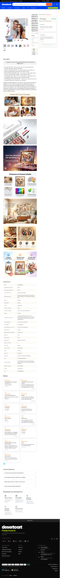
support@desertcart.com (46, 554)
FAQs (56, 570)
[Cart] (57, 4)
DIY (27, 7)
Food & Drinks (17, 7)
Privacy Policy (54, 566)
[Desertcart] (6, 4)
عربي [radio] (39, 1)
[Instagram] (52, 539)
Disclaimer (55, 568)
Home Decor (10, 7)
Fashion (23, 7)
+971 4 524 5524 (44, 559)
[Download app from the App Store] (15, 570)
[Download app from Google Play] (6, 570)
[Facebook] (57, 539)
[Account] (54, 4)
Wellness (3, 7)
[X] (54, 539)
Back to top (30, 520)
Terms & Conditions (53, 564)
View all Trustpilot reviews (48, 44)
